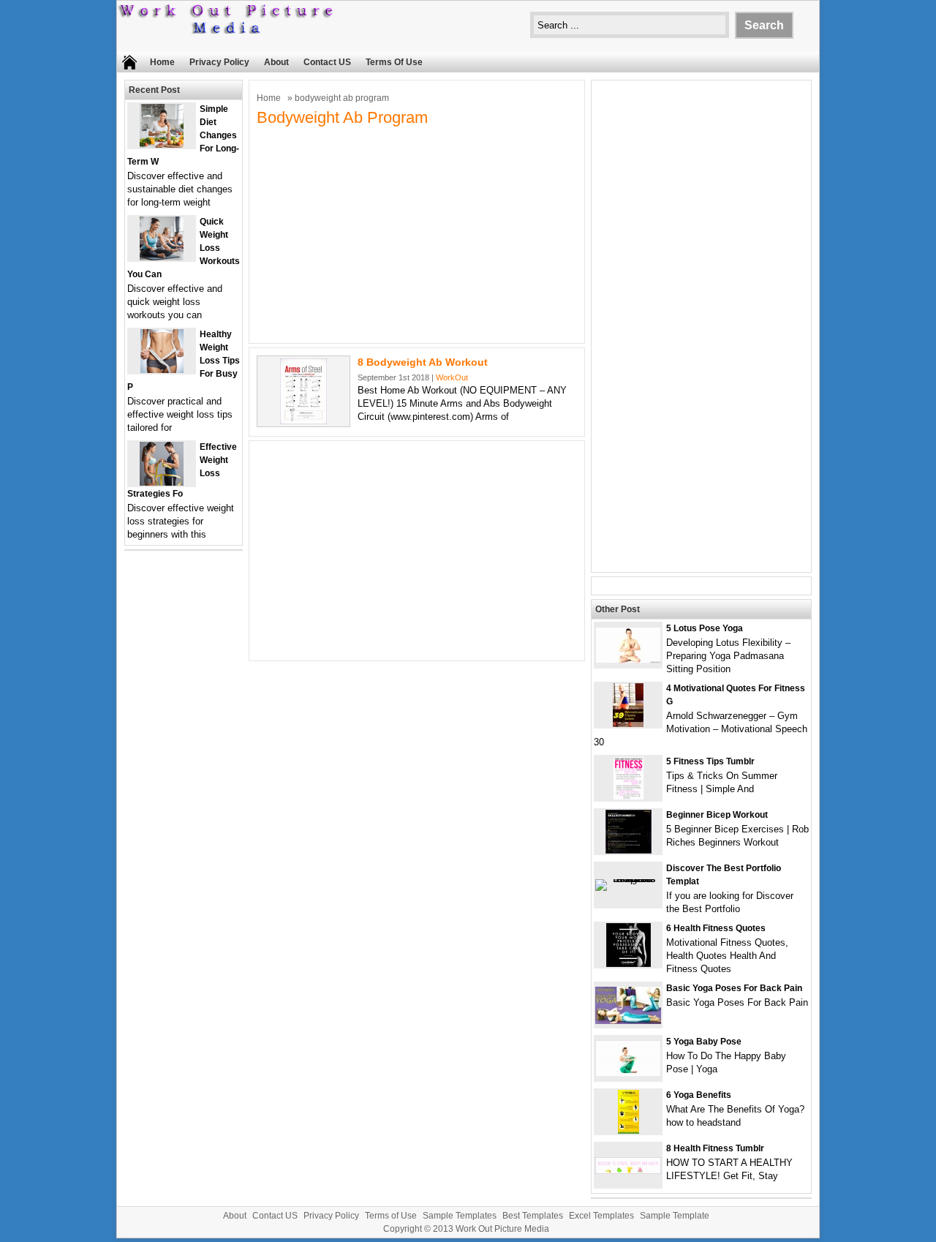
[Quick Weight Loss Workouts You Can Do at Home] (162, 257)
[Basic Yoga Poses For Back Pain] (628, 1020)
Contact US (327, 62)
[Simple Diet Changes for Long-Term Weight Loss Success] (162, 144)
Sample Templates (460, 1216)
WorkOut (452, 377)
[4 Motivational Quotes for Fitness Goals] (628, 723)
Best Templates (532, 1216)
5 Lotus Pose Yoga (704, 628)
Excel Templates (601, 1216)
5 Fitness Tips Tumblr (710, 761)
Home (162, 62)
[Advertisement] (417, 233)
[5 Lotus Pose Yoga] (628, 660)
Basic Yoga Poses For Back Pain (734, 988)
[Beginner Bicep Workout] (628, 850)
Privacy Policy (219, 62)
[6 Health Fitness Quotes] (628, 963)
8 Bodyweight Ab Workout (423, 362)
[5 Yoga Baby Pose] (628, 1073)
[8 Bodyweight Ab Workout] (303, 420)
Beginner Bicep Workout (717, 815)
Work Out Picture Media (502, 1229)
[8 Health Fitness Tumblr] (628, 1170)
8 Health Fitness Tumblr (715, 1148)
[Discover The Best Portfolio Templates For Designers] (628, 878)
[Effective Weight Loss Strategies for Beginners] (162, 482)
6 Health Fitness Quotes (716, 928)
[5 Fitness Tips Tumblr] (628, 796)
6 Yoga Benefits (698, 1095)
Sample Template (674, 1216)
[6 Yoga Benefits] (628, 1130)
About (276, 62)
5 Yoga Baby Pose (703, 1041)
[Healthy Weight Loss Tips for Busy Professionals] (162, 369)
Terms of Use (394, 62)
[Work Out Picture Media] (226, 30)
